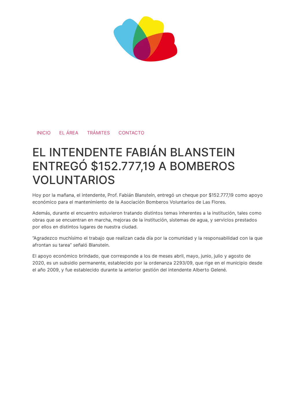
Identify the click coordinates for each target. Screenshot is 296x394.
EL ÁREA (68, 133)
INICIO (44, 133)
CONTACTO (131, 133)
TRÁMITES (98, 133)
